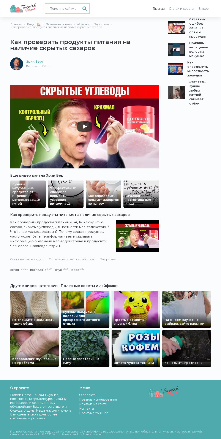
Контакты (86, 408)
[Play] (84, 126)
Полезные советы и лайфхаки (72, 259)
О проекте (87, 395)
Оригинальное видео (27, 259)
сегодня (19, 269)
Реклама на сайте (93, 404)
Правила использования (98, 399)
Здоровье (108, 259)
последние (41, 269)
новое (77, 269)
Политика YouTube (93, 413)
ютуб (61, 269)
